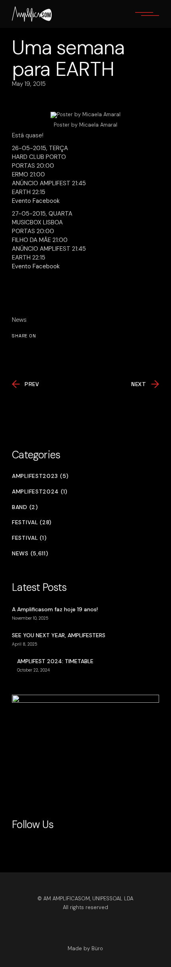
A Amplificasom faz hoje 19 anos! (55, 609)
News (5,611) (30, 553)
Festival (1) (29, 538)
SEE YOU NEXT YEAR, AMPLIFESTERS (58, 635)
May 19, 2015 (29, 84)
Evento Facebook (36, 201)
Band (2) (25, 507)
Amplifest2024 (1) (40, 491)
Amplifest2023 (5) (40, 476)
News (19, 319)
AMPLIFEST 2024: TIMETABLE (55, 661)
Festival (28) (32, 522)
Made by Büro (85, 948)
